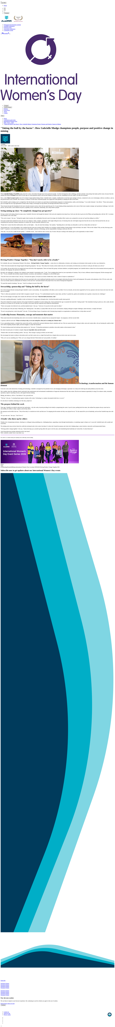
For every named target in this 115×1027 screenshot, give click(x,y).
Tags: (2, 465)
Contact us (6, 1012)
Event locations (7, 107)
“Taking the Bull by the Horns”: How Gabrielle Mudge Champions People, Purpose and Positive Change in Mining (32, 124)
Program (6, 105)
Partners (6, 108)
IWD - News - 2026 (9, 122)
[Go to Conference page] (41, 103)
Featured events (8, 27)
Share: (2, 464)
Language (6, 13)
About (5, 111)
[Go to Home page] (12, 22)
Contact (6, 113)
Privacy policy (7, 1014)
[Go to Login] (8, 33)
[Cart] (2, 33)
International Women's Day (10, 121)
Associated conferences (9, 29)
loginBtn (5, 33)
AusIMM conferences (9, 26)
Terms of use (7, 1013)
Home (5, 5)
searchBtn (3, 2)
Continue (3, 1005)
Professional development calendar (12, 24)
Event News (7, 110)
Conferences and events (9, 120)
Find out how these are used (7, 1003)
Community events (8, 30)
